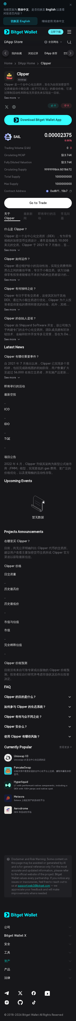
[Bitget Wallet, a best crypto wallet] (20, 31)
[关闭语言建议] (70, 5)
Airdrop (22, 79)
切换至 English (20, 21)
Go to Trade (38, 203)
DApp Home (26, 63)
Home (8, 63)
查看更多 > (65, 747)
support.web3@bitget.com (34, 885)
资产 (7, 961)
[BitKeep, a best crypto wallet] (20, 914)
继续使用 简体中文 (53, 21)
